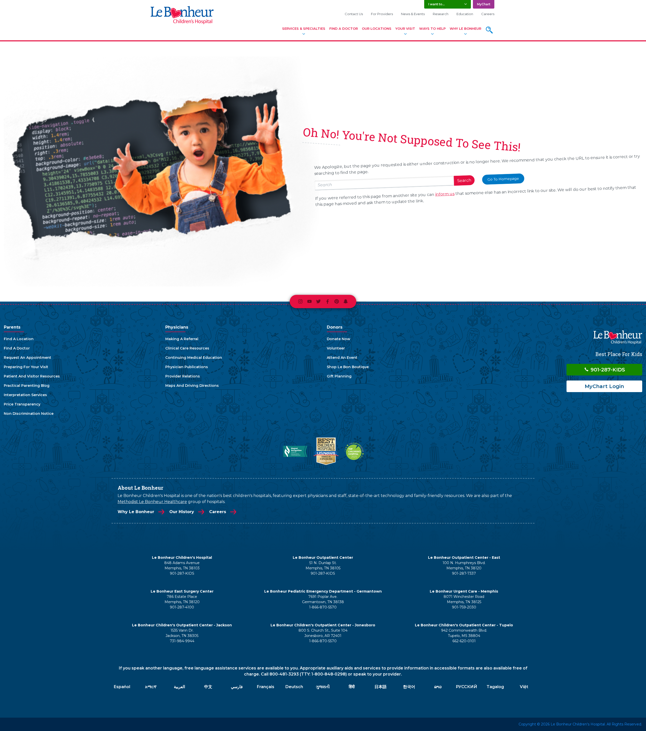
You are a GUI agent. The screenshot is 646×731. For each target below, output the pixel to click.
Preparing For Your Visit (26, 367)
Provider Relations (182, 376)
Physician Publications (186, 367)
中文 (208, 686)
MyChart (483, 4)
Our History (181, 511)
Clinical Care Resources (187, 348)
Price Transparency (22, 404)
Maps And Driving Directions (192, 385)
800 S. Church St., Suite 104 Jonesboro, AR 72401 (323, 633)
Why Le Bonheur (465, 28)
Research (440, 14)
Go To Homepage (503, 179)
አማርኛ (150, 686)
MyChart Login (604, 386)
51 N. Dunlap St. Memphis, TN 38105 (323, 565)
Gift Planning (339, 376)
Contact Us (354, 14)
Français (265, 686)
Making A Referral (181, 339)
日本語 (380, 686)
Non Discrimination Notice (28, 413)
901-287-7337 (464, 573)
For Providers (382, 14)
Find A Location (19, 339)
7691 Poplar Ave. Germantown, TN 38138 (323, 599)
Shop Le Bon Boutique (348, 367)
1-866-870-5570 (323, 607)
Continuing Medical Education (193, 357)
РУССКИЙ (466, 686)
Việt (524, 686)
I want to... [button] (436, 4)
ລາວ (438, 686)
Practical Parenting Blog (26, 385)
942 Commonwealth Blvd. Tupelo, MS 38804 (464, 633)
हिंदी (352, 686)
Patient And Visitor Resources (32, 376)
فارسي (237, 686)
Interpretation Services (25, 395)
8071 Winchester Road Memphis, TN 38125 (464, 599)
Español (122, 686)
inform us (444, 194)
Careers (487, 14)
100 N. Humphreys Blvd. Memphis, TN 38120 (464, 565)
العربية (179, 686)
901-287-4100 (182, 607)
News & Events (413, 14)
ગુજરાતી (323, 686)
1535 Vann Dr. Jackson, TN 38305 (182, 633)
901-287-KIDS (607, 370)
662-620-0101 (464, 641)
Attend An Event (342, 357)
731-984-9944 (182, 641)
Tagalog (495, 686)
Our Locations (376, 28)
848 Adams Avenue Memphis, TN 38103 (182, 565)
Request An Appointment (27, 357)
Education (464, 14)
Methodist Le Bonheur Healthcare (152, 501)
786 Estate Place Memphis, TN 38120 (182, 599)
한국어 (409, 686)
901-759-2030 (464, 607)
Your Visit (405, 28)
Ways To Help (432, 28)
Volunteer (336, 348)
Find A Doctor (343, 28)
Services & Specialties (303, 28)
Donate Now (338, 339)
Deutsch (294, 686)
